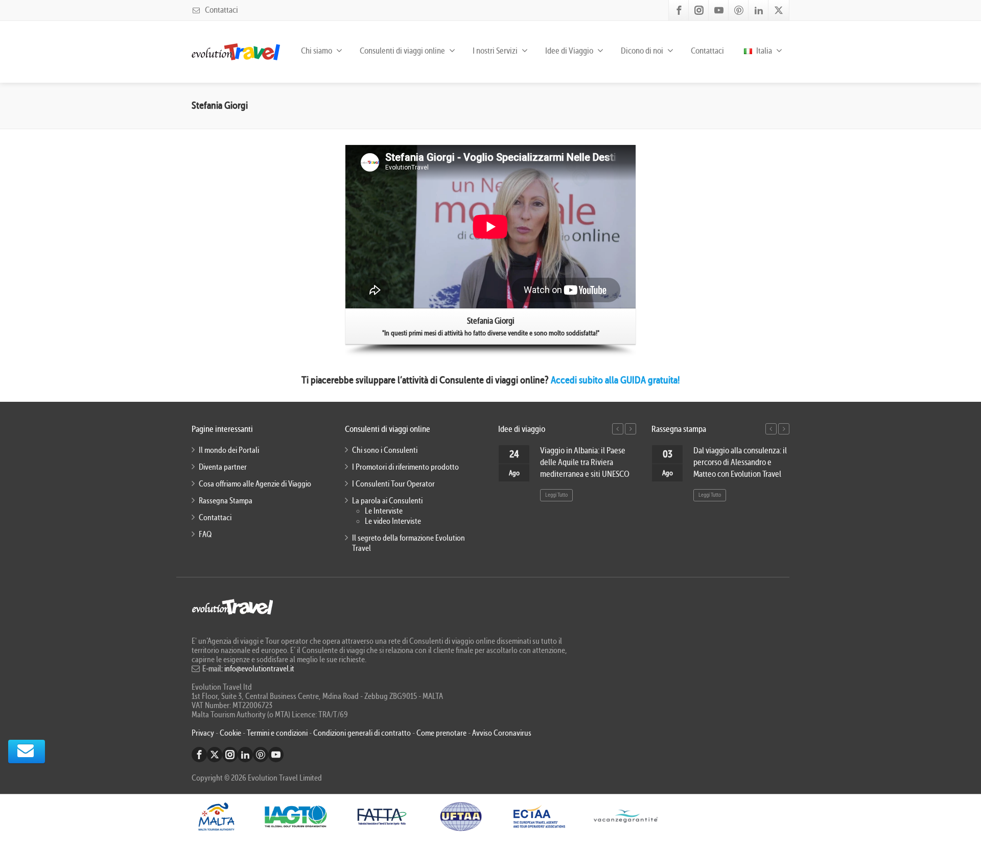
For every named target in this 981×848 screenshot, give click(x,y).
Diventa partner (223, 467)
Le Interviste (384, 511)
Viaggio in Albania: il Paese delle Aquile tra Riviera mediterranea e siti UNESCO (584, 462)
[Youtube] (719, 10)
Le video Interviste (393, 521)
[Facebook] (679, 10)
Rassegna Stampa (225, 500)
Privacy (204, 733)
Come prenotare (441, 733)
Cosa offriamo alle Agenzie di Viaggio (255, 484)
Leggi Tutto (556, 495)
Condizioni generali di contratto (362, 733)
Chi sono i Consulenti (384, 450)
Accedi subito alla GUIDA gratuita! (615, 380)
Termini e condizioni (277, 733)
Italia (763, 51)
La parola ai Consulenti (387, 500)
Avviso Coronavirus (501, 733)
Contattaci (220, 10)
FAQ (205, 534)
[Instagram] (699, 10)
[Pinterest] (739, 10)
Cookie (231, 733)
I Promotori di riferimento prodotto (405, 467)
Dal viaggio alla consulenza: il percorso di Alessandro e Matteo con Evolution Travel (740, 462)
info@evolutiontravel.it (259, 668)
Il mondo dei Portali (229, 450)
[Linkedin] (759, 10)
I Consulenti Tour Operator (393, 484)
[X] (778, 10)
